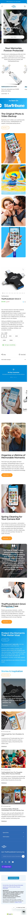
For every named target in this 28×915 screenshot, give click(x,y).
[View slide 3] (14, 377)
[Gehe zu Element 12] (21, 293)
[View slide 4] (16, 377)
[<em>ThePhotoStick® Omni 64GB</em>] (11, 74)
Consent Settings (13, 878)
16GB (4, 336)
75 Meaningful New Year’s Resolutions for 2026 (12, 734)
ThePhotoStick (5, 296)
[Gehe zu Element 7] (13, 293)
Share (4, 354)
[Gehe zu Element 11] (19, 293)
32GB (10, 336)
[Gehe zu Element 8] (14, 293)
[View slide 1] (11, 377)
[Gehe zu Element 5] (9, 293)
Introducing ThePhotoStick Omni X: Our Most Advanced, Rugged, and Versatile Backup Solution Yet (13, 699)
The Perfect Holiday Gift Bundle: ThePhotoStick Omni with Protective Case (12, 809)
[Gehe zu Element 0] (3, 293)
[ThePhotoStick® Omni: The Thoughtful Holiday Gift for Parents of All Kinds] (13, 759)
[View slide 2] (13, 377)
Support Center (18, 902)
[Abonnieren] (23, 856)
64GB (16, 336)
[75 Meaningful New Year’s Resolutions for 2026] (13, 720)
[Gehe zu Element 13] (22, 293)
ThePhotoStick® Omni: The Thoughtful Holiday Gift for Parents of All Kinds (11, 773)
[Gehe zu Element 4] (8, 293)
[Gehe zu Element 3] (6, 293)
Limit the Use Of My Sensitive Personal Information (11, 887)
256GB (11, 340)
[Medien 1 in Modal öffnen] (23, 269)
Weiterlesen (5, 705)
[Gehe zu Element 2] (4, 293)
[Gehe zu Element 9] (16, 293)
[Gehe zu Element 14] (24, 293)
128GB (4, 340)
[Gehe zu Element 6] (11, 293)
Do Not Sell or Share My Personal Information (13, 885)
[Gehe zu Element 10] (17, 293)
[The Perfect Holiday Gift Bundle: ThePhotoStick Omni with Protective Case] (13, 795)
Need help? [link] (23, 354)
